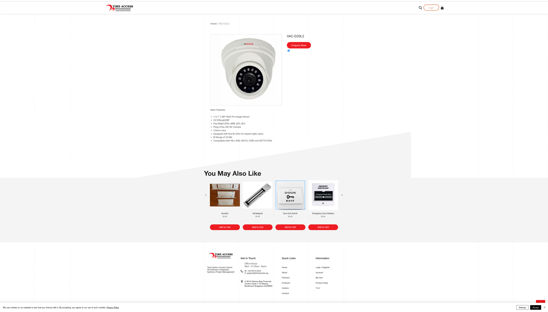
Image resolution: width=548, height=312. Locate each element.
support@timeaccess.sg (257, 273)
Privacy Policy (113, 307)
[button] (442, 7)
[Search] (420, 8)
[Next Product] (342, 195)
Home (213, 23)
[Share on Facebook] (288, 50)
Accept (536, 307)
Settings (522, 307)
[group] (274, 205)
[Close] (544, 307)
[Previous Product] (205, 195)
